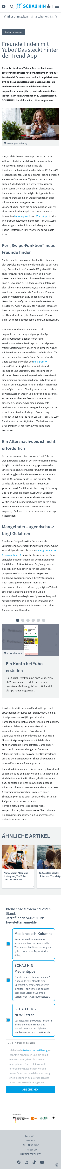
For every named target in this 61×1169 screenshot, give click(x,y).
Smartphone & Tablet (44, 17)
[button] (17, 620)
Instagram (38, 361)
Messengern (21, 216)
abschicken (30, 1089)
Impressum (30, 1149)
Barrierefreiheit (30, 1154)
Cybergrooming (44, 550)
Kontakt (30, 1136)
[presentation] (4, 16)
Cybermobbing (10, 555)
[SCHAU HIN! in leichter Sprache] (48, 6)
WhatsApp (41, 216)
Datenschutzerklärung (35, 1050)
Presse (30, 1140)
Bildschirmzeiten (17, 17)
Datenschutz (30, 1145)
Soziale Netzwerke (13, 32)
